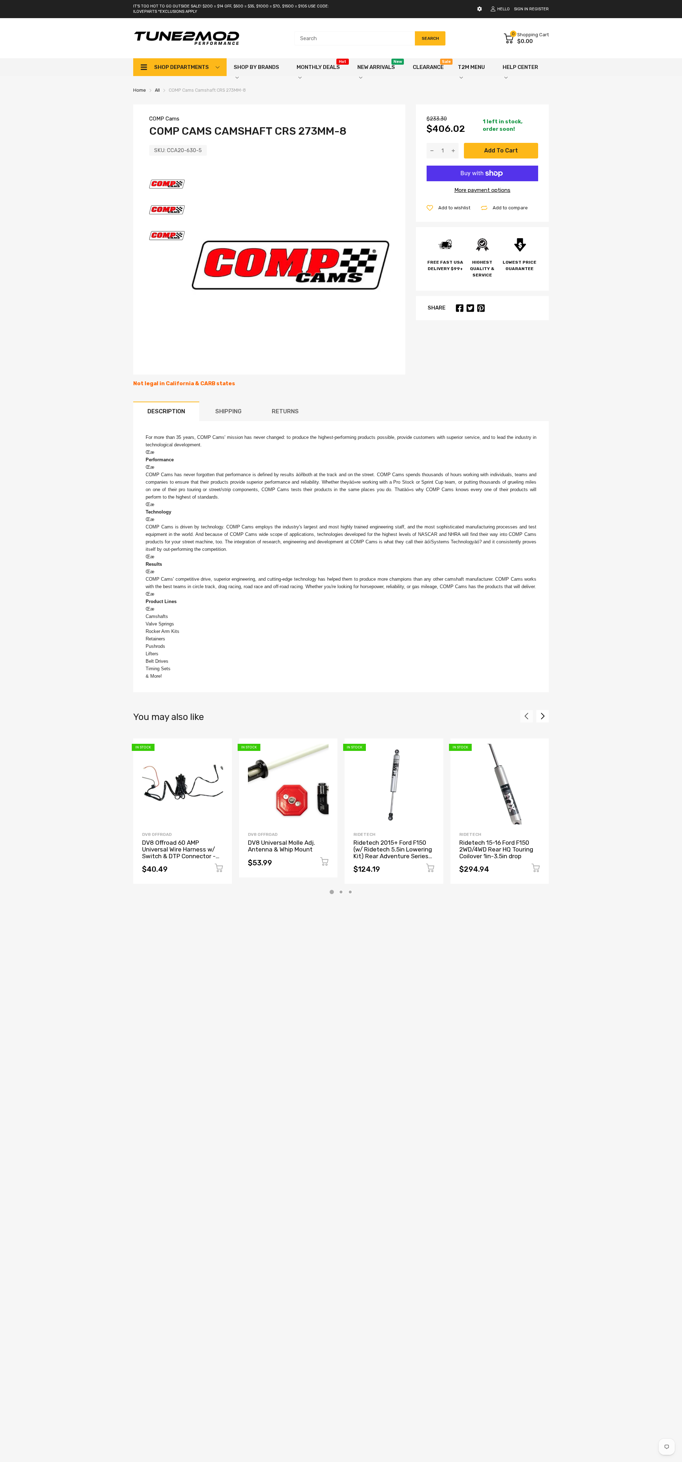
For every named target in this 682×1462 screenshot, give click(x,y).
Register (539, 9)
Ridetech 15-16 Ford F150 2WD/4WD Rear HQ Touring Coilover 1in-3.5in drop (496, 849)
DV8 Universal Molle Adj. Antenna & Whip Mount (281, 846)
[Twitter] (470, 308)
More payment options (482, 190)
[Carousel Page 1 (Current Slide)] (332, 892)
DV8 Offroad (157, 834)
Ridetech (364, 834)
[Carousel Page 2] (341, 892)
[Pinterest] (481, 308)
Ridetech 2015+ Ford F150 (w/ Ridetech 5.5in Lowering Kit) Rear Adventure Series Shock (392, 852)
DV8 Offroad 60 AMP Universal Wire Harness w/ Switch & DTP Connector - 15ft (179, 852)
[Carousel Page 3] (350, 892)
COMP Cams (164, 118)
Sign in (521, 9)
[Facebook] (459, 308)
